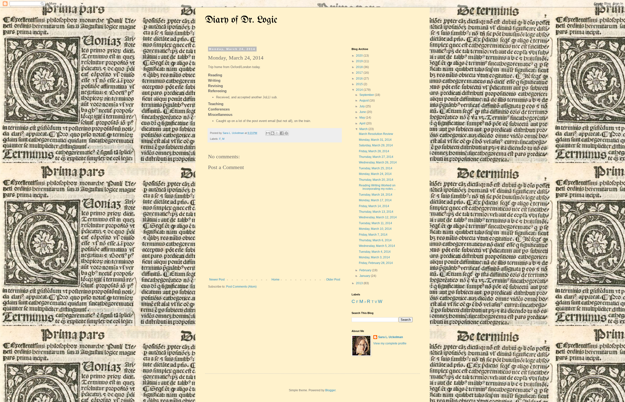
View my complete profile (389, 343)
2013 (360, 283)
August (364, 100)
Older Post (333, 279)
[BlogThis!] (272, 133)
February (365, 270)
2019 (360, 61)
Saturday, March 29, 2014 (376, 145)
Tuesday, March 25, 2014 (375, 168)
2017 (360, 72)
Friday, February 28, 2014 (376, 263)
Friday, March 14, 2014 (374, 206)
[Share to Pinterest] (286, 133)
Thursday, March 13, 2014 (376, 211)
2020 (360, 55)
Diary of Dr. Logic (241, 20)
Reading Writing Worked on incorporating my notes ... (377, 187)
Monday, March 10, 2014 (375, 229)
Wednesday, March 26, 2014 (378, 162)
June (363, 112)
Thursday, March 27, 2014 (376, 157)
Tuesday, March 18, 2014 (375, 194)
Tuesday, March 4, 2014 (375, 251)
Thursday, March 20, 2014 (376, 179)
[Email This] (267, 133)
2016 (360, 78)
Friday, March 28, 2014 (374, 151)
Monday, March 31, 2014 (375, 139)
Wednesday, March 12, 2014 (378, 217)
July (362, 106)
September (367, 95)
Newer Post (217, 279)
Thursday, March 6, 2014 (375, 240)
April (362, 123)
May (362, 117)
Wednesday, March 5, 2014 (377, 246)
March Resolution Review (376, 134)
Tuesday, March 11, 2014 (375, 223)
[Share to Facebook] (281, 133)
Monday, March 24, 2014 (375, 174)
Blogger (330, 390)
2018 (360, 67)
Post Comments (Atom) (241, 286)
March (363, 129)
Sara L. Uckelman (390, 337)
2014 (360, 89)
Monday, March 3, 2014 (374, 257)
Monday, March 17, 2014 (375, 200)
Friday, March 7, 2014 (373, 234)
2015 (360, 84)
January (365, 276)
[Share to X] (277, 133)
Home (275, 279)
